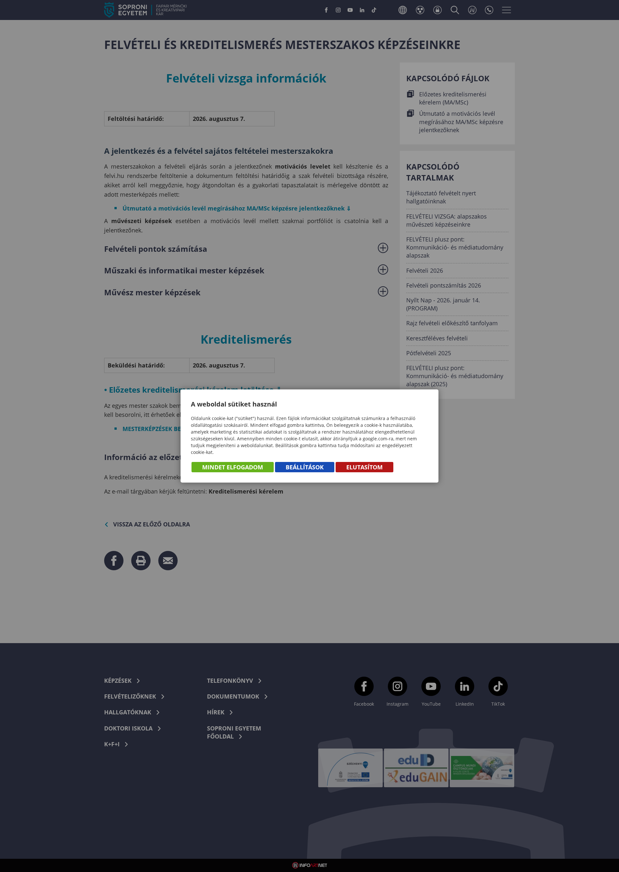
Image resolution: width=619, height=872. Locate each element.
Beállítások (305, 467)
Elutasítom (364, 467)
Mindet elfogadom (232, 467)
